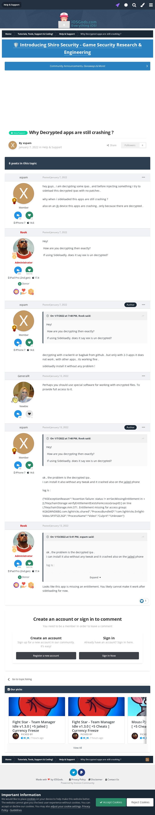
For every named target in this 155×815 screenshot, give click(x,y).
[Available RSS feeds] (147, 759)
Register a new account (46, 655)
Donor (25, 283)
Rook (81, 315)
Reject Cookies (140, 802)
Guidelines (16, 810)
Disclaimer (96, 779)
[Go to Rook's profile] (23, 248)
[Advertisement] (77, 99)
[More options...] (143, 177)
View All (77, 747)
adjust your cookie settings (66, 806)
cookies (31, 799)
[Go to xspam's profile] (13, 145)
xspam (84, 536)
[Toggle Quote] (48, 315)
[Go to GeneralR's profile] (23, 392)
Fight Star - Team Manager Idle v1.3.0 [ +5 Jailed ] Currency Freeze (33, 726)
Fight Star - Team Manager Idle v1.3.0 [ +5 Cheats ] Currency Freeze (93, 726)
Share (112, 145)
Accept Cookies (112, 802)
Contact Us (113, 779)
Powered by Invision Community (77, 782)
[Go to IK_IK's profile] (15, 736)
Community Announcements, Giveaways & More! (77, 66)
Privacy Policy (78, 779)
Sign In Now (109, 655)
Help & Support (52, 147)
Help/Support (19, 133)
